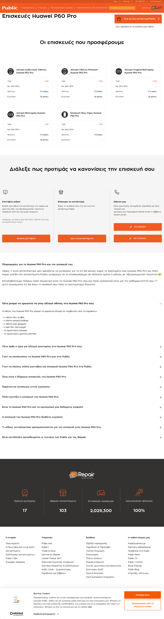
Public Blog (133, 570)
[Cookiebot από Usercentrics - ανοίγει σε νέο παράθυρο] (16, 614)
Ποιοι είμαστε (12, 543)
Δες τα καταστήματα (82, 238)
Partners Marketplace (139, 547)
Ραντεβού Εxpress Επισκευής (122, 8)
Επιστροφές (92, 555)
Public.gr (126, 1)
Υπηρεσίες (42, 8)
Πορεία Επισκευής (84, 8)
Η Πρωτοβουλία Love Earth (20, 547)
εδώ (90, 607)
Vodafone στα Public (139, 551)
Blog (115, 1)
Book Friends (135, 566)
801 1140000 (139, 238)
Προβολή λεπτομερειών (44, 614)
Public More (134, 555)
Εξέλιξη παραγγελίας (96, 543)
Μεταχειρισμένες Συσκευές (62, 8)
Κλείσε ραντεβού (26, 238)
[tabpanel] (25, 501)
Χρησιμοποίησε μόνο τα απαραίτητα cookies (142, 604)
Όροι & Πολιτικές (94, 573)
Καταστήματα (156, 1)
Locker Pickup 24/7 (51, 558)
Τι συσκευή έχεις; (28, 8)
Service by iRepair (51, 555)
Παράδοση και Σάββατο (54, 573)
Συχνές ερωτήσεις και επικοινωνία (103, 566)
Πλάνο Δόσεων (94, 558)
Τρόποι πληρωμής (95, 551)
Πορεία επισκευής (95, 562)
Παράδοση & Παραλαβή (98, 547)
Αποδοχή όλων (143, 595)
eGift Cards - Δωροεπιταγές (56, 570)
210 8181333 (140, 1)
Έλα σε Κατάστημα (100, 8)
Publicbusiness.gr (136, 543)
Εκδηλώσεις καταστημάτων (20, 555)
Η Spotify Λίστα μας (138, 573)
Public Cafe (11, 558)
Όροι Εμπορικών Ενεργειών (100, 577)
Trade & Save (48, 551)
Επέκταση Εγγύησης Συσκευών (58, 562)
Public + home (135, 562)
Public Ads (47, 543)
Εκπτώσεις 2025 (94, 570)
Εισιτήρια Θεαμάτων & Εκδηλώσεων (60, 566)
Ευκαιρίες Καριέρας (15, 562)
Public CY (132, 558)
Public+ (45, 547)
